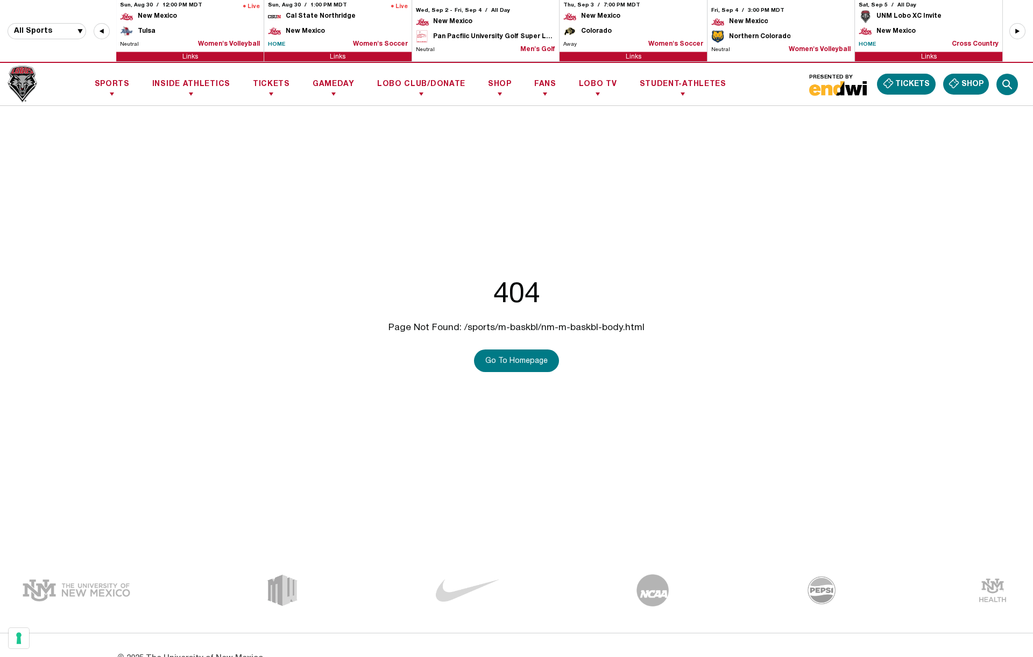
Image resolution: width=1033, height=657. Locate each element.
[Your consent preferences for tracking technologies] (19, 638)
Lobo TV (598, 84)
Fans (545, 84)
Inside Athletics (191, 84)
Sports (112, 84)
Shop (500, 84)
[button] (102, 31)
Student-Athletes (683, 84)
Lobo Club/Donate (421, 84)
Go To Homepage (516, 361)
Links (190, 56)
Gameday (334, 84)
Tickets (271, 84)
